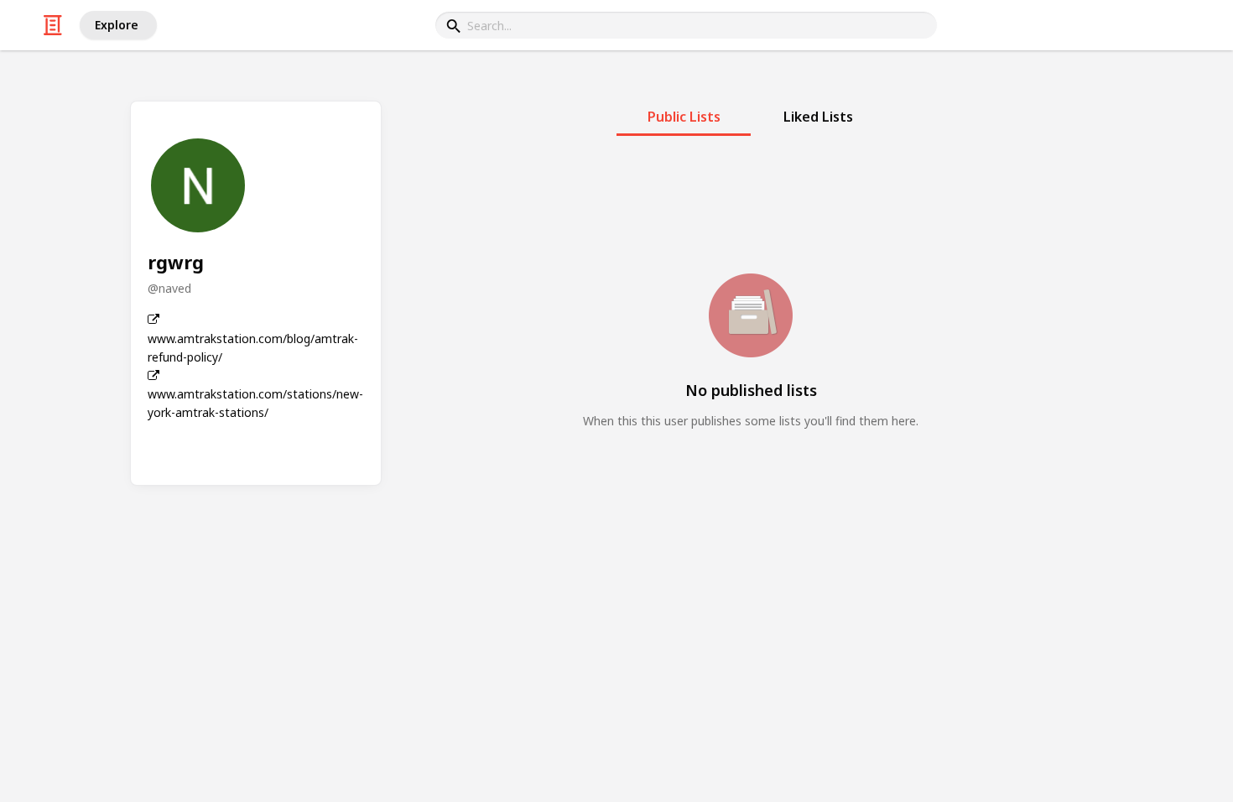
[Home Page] (52, 25)
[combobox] (686, 25)
